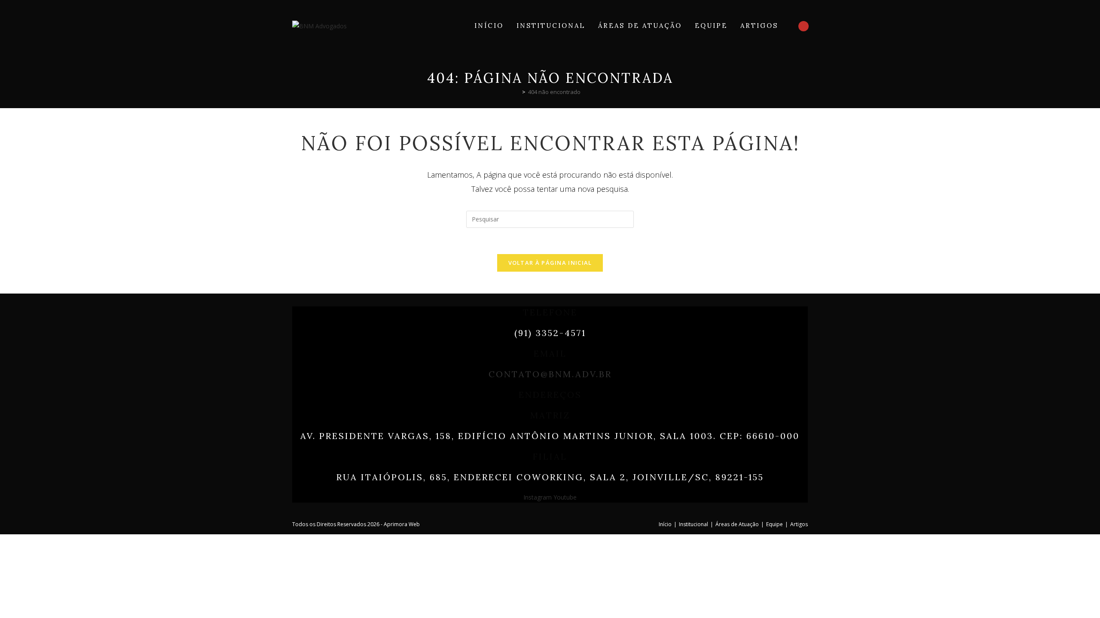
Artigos (799, 524)
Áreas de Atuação (737, 524)
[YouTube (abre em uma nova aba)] (803, 26)
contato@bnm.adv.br (550, 374)
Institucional (693, 524)
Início (665, 524)
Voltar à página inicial (550, 263)
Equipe (774, 524)
